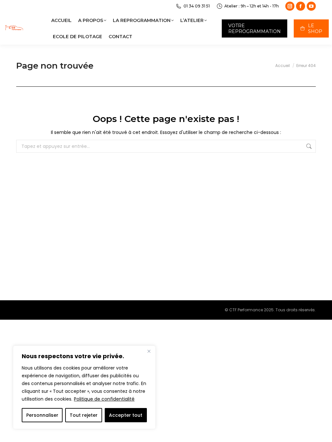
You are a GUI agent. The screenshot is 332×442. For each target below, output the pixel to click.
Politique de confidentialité (104, 399)
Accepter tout (125, 415)
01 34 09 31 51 (197, 6)
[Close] (149, 351)
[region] (84, 387)
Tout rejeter (84, 415)
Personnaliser (42, 415)
